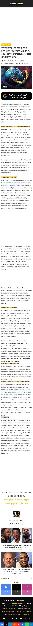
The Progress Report (9, 392)
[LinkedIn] (14, 524)
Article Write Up (8, 614)
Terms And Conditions (24, 608)
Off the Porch (17, 389)
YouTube (24, 503)
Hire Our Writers (17, 614)
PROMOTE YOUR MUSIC (15, 611)
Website (18, 500)
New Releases (6, 44)
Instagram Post (27, 611)
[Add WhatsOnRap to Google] (16, 99)
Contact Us (26, 614)
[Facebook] (10, 524)
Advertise (5, 611)
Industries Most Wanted (10, 394)
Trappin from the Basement (23, 392)
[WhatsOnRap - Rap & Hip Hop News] (17, 3)
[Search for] (31, 4)
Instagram (8, 500)
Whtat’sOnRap (5, 104)
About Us (5, 608)
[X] (12, 524)
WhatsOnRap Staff (8, 60)
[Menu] (2, 4)
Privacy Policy (13, 608)
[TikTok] (23, 524)
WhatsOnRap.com (17, 603)
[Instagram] (21, 524)
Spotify (15, 503)
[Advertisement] (16, 25)
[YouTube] (16, 524)
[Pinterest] (19, 524)
